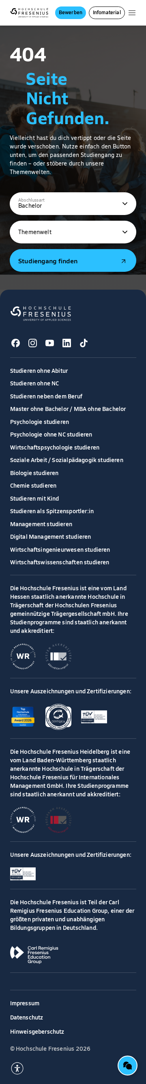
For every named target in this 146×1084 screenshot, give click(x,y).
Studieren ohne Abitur (39, 370)
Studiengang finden (47, 260)
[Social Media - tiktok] (84, 343)
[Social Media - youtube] (50, 343)
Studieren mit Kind (34, 498)
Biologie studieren (34, 473)
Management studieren (41, 524)
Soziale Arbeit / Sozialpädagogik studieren (66, 460)
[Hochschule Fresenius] (29, 12)
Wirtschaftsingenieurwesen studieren (60, 549)
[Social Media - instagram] (33, 343)
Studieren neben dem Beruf (46, 396)
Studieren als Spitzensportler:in (52, 511)
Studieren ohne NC (34, 383)
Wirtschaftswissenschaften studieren (60, 562)
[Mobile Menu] (132, 13)
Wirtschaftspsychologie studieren (55, 447)
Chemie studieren (33, 485)
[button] (73, 203)
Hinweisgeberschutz (37, 1031)
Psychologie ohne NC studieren (51, 434)
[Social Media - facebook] (15, 343)
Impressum (25, 1003)
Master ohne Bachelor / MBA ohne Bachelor (68, 408)
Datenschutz (26, 1017)
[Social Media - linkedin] (67, 343)
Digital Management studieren (50, 536)
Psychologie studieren (39, 421)
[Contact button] (127, 1065)
